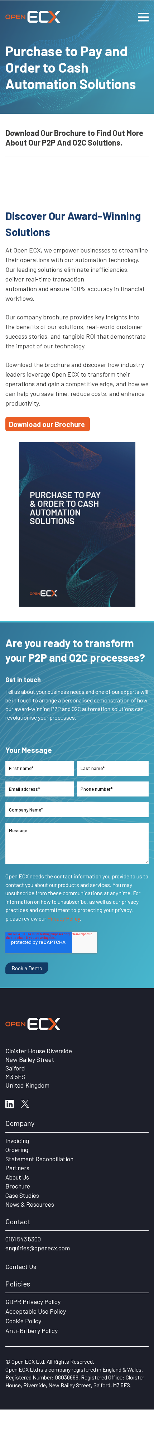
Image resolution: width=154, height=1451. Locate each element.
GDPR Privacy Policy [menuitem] (33, 1301)
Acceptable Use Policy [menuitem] (35, 1311)
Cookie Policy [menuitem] (23, 1321)
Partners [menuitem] (17, 1167)
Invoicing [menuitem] (17, 1140)
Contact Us (20, 1266)
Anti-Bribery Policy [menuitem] (31, 1330)
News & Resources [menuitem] (29, 1204)
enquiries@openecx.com (37, 1247)
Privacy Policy (63, 918)
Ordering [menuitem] (16, 1149)
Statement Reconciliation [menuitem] (39, 1158)
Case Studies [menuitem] (22, 1195)
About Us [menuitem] (17, 1177)
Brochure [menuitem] (17, 1186)
